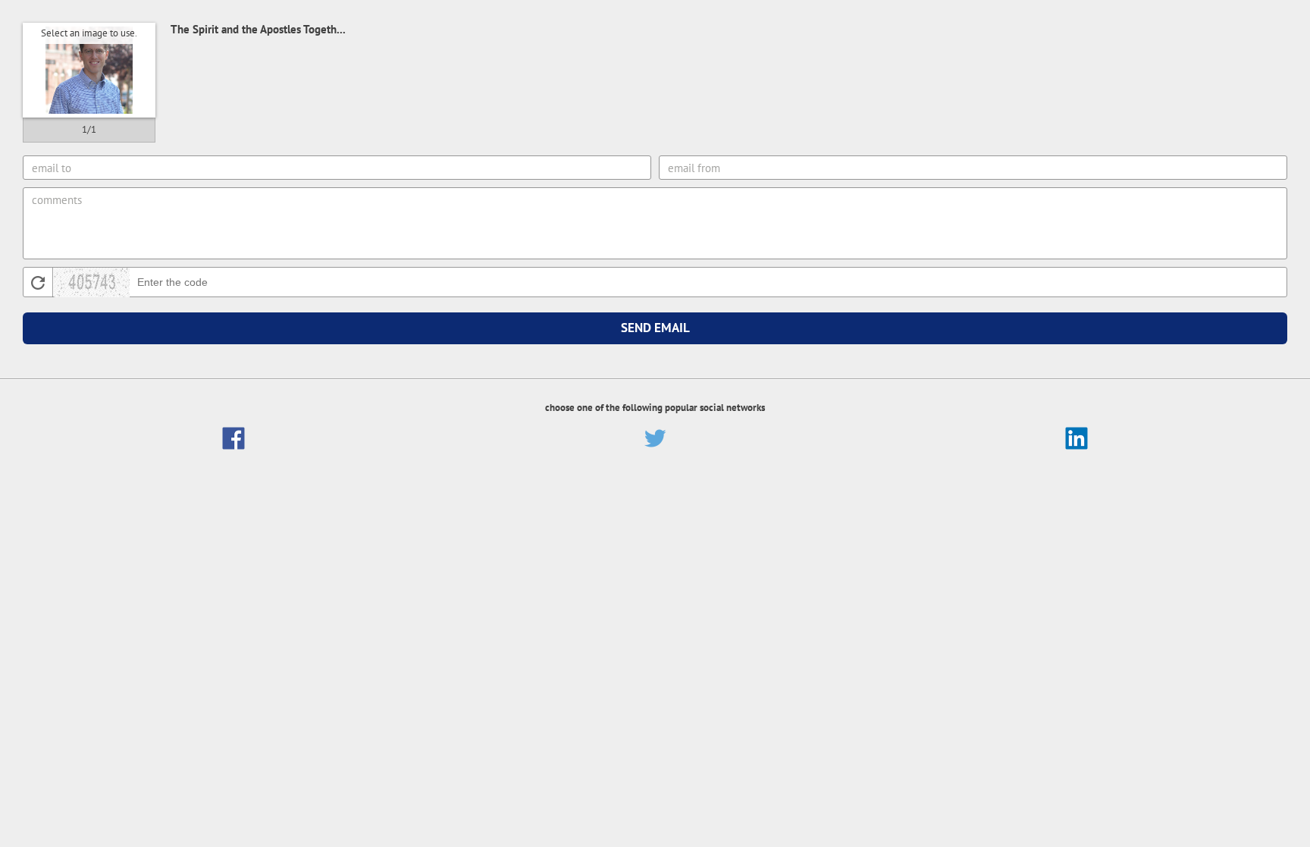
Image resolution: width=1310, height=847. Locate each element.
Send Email (655, 327)
